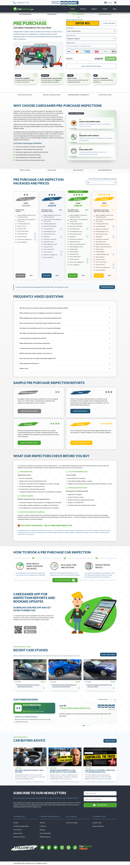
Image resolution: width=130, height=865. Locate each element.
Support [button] (94, 9)
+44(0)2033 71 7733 (22, 2)
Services (15, 822)
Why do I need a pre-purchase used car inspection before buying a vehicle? (44, 308)
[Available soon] (30, 627)
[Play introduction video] (38, 56)
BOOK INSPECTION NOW (63, 580)
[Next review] (115, 699)
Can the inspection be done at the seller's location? (36, 348)
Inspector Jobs (96, 822)
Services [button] (83, 9)
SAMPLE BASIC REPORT (80, 411)
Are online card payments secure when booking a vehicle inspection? (42, 333)
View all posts (110, 741)
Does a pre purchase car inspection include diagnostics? (38, 358)
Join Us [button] (105, 9)
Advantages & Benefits (32, 143)
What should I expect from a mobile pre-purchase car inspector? (41, 313)
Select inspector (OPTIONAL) (91, 66)
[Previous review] (110, 699)
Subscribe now (102, 805)
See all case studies (108, 654)
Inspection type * (71, 35)
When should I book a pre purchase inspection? (35, 343)
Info (31, 275)
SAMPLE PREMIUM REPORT (81, 442)
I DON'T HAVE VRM (109, 23)
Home (73, 9)
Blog (114, 9)
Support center (17, 833)
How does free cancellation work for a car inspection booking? (40, 328)
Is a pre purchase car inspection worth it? (33, 338)
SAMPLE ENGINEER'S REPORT (29, 411)
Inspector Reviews (98, 826)
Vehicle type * (70, 28)
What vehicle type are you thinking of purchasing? (103, 178)
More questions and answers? (29, 363)
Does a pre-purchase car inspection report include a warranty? (40, 323)
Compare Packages (107, 287)
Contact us (43, 826)
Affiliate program (45, 837)
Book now (20, 275)
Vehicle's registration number (74, 19)
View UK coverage (71, 822)
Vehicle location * (71, 43)
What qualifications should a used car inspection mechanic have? (41, 318)
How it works (17, 829)
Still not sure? (24, 368)
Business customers (19, 837)
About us (42, 822)
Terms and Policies (45, 833)
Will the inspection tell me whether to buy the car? (36, 353)
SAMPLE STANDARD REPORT (29, 442)
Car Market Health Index (21, 826)
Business (42, 829)
